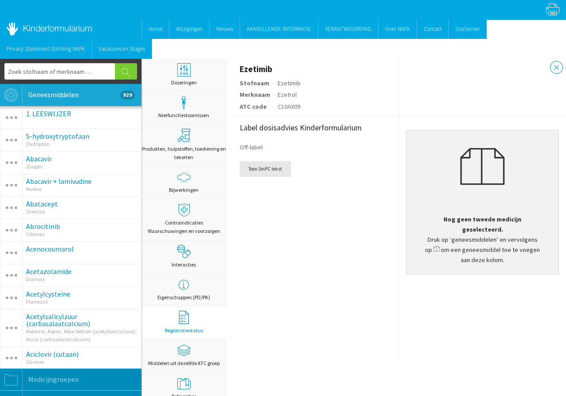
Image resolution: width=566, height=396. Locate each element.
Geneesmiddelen (79, 94)
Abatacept (42, 203)
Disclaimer (467, 29)
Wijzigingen (189, 29)
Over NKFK (397, 29)
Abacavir (39, 158)
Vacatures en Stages (122, 49)
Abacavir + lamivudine (59, 181)
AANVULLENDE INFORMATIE (279, 29)
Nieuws (224, 29)
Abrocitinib (43, 226)
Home (155, 29)
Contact (433, 29)
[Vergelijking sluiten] (556, 68)
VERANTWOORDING (348, 29)
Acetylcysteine (48, 293)
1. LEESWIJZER (48, 113)
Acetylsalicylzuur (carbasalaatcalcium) (58, 320)
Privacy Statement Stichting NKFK (46, 49)
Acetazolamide (49, 271)
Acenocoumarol (50, 248)
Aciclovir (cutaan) (52, 354)
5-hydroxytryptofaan (57, 136)
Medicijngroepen (53, 379)
